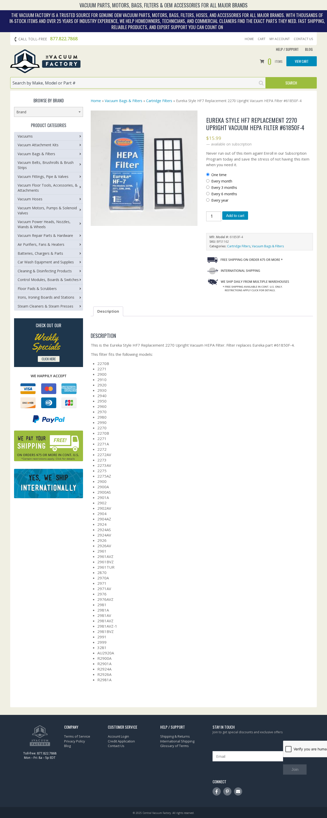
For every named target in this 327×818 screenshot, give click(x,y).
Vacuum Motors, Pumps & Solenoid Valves (47, 210)
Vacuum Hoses (30, 199)
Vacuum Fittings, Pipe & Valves (43, 176)
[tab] (108, 311)
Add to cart (235, 215)
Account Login (118, 736)
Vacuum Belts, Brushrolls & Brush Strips (46, 165)
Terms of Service (77, 736)
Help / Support (287, 49)
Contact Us (303, 39)
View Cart (302, 61)
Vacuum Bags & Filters (123, 100)
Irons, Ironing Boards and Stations (46, 297)
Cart (261, 39)
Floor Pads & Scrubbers (37, 288)
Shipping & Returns (175, 736)
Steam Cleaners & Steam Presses (45, 306)
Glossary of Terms (174, 745)
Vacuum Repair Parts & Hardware (45, 235)
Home (249, 39)
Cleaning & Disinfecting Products (45, 270)
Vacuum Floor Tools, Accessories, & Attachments (48, 188)
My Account (280, 39)
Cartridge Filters (159, 100)
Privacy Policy (74, 741)
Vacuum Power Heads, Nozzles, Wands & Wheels (44, 224)
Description (108, 311)
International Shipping (177, 741)
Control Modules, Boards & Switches (48, 279)
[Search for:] (138, 83)
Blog (309, 49)
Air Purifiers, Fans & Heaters (41, 244)
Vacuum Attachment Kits (38, 144)
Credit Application (121, 741)
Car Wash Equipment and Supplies (46, 262)
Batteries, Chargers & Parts (40, 253)
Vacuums (25, 136)
